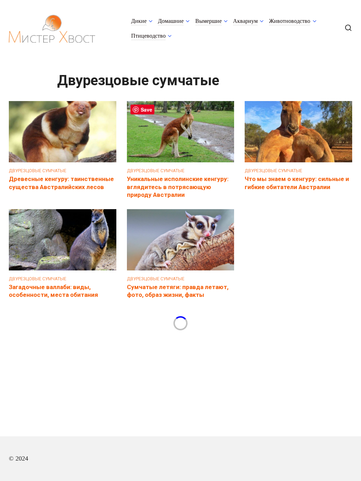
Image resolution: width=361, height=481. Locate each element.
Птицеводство (148, 36)
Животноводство (289, 21)
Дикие (139, 21)
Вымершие (208, 21)
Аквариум (245, 21)
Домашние (171, 21)
